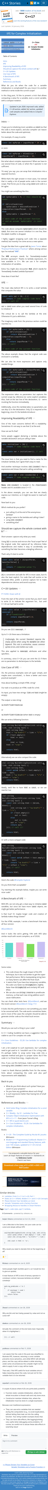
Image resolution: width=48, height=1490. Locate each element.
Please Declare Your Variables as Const (20, 1201)
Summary (7, 79)
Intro (5, 61)
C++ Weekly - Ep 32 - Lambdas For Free (22, 1113)
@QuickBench (7, 929)
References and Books (12, 81)
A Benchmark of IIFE (11, 76)
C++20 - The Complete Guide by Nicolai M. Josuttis (26, 1134)
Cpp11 (6, 1209)
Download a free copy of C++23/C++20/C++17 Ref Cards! (24, 1166)
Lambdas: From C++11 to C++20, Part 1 (19, 1196)
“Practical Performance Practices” (14, 249)
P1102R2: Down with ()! (10, 594)
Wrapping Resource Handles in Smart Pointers (23, 1205)
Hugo (24, 1487)
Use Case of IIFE (9, 74)
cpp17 (21, 1209)
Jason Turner (36, 246)
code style (14, 1209)
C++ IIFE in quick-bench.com (17, 1121)
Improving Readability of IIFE (14, 66)
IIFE (4, 63)
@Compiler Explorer (22, 880)
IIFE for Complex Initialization (24, 33)
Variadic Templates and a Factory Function (21, 1203)
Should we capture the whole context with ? (21, 69)
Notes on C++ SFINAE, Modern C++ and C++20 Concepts (26, 1198)
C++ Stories (11, 3)
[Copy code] (44, 144)
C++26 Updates (9, 71)
